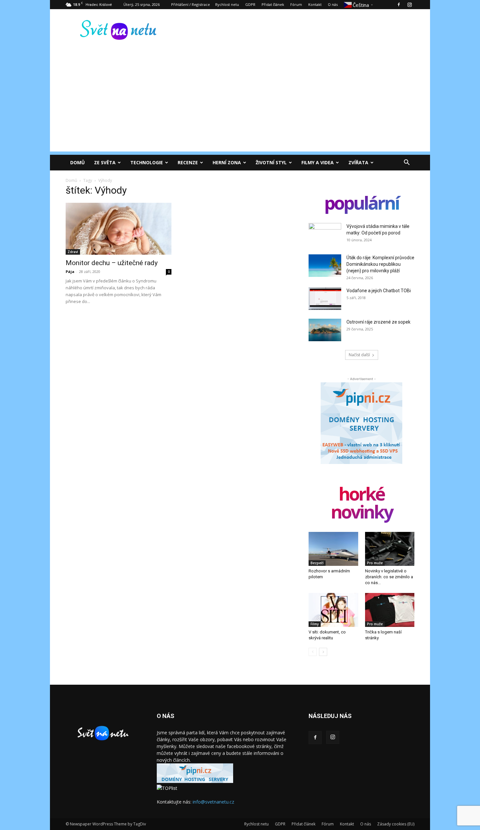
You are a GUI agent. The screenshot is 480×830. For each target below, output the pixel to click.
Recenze (188, 162)
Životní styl (271, 162)
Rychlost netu (227, 4)
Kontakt (315, 4)
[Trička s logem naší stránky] (390, 610)
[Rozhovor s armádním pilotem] (333, 549)
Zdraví (73, 251)
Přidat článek (273, 4)
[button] (406, 163)
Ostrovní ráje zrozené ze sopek (378, 322)
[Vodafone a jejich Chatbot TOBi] (325, 298)
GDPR (250, 4)
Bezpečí (317, 563)
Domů (77, 162)
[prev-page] (313, 652)
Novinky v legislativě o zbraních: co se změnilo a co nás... (389, 576)
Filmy (315, 624)
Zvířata (358, 162)
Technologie (146, 162)
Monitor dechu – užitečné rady (112, 263)
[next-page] (323, 652)
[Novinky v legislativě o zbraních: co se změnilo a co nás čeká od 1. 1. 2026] (390, 549)
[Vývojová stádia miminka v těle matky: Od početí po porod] (325, 234)
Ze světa (105, 162)
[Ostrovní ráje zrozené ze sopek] (325, 330)
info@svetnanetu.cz (213, 802)
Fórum (296, 4)
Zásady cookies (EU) (395, 824)
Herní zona (227, 162)
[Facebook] (399, 4)
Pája (70, 271)
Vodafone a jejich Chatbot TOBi (378, 290)
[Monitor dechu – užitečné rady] (118, 229)
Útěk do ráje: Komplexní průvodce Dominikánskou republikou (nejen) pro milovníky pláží (380, 264)
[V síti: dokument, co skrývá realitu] (333, 610)
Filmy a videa (317, 162)
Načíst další (359, 355)
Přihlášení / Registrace (190, 4)
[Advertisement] (240, 106)
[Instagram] (409, 4)
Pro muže (375, 563)
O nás (333, 4)
